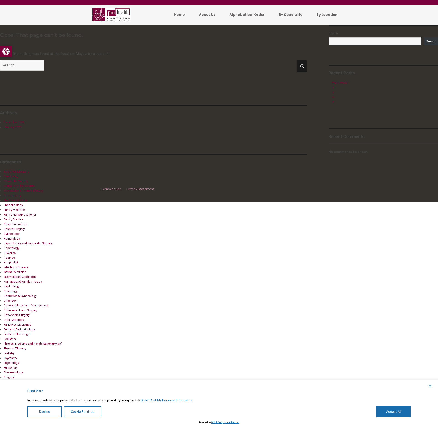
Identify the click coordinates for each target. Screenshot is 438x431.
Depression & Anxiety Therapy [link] (23, 190)
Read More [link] (35, 391)
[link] (6, 51)
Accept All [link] (393, 411)
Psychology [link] (11, 363)
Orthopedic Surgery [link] (16, 315)
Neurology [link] (10, 291)
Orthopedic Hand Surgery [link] (20, 310)
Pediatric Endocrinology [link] (19, 329)
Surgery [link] (9, 377)
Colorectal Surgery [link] (16, 181)
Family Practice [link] (13, 219)
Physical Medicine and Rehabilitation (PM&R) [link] (33, 343)
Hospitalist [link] (11, 262)
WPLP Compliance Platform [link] (225, 422)
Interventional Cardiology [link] (20, 276)
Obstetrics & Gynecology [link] (20, 296)
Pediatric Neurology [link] (16, 334)
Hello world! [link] (340, 82)
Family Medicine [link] (14, 210)
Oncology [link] (10, 300)
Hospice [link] (9, 257)
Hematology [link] (12, 238)
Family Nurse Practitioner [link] (20, 214)
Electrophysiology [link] (15, 200)
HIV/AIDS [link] (10, 253)
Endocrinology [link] (13, 205)
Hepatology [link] (11, 248)
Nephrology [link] (11, 286)
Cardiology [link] (11, 176)
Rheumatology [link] (13, 372)
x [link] (333, 87)
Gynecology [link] (11, 233)
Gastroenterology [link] (15, 224)
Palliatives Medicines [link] (17, 324)
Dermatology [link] (12, 195)
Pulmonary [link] (10, 367)
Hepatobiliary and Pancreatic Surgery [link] (28, 243)
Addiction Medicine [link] (16, 171)
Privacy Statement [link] (140, 189)
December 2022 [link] (14, 122)
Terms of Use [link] (111, 189)
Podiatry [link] (9, 353)
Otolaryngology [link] (14, 319)
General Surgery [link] (14, 229)
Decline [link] (44, 411)
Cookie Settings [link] (82, 411)
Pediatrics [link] (10, 339)
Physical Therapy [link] (15, 348)
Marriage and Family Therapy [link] (23, 281)
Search (333, 33)
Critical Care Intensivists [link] (19, 186)
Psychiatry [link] (10, 358)
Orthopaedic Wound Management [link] (26, 305)
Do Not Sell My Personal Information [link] (167, 400)
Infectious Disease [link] (16, 267)
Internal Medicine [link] (15, 272)
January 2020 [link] (12, 127)
